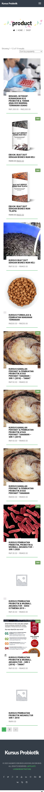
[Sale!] (22, 579)
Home (20, 30)
